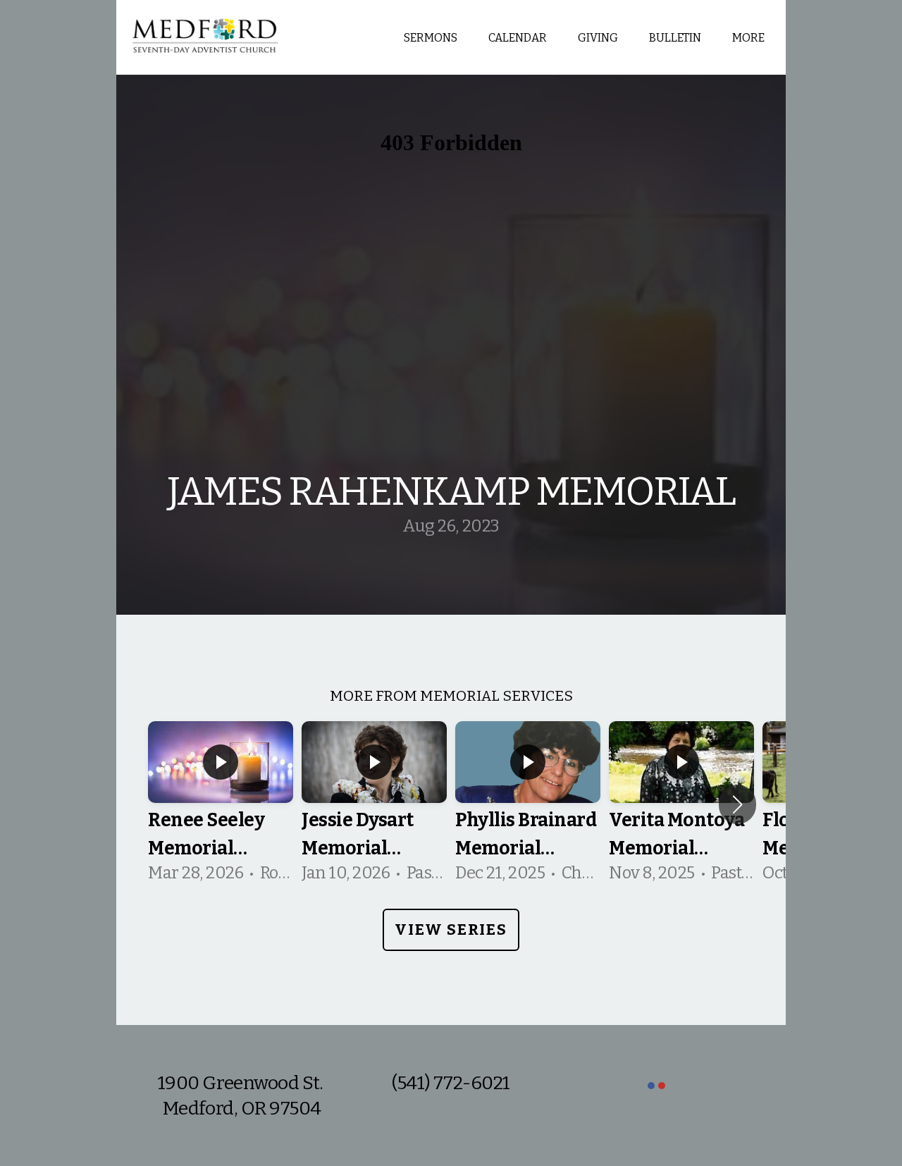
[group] (220, 804)
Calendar (517, 37)
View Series (451, 929)
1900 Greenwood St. (242, 1083)
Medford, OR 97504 (242, 1108)
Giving (598, 37)
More (749, 37)
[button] (737, 804)
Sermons (430, 37)
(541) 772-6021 (450, 1083)
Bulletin (675, 37)
